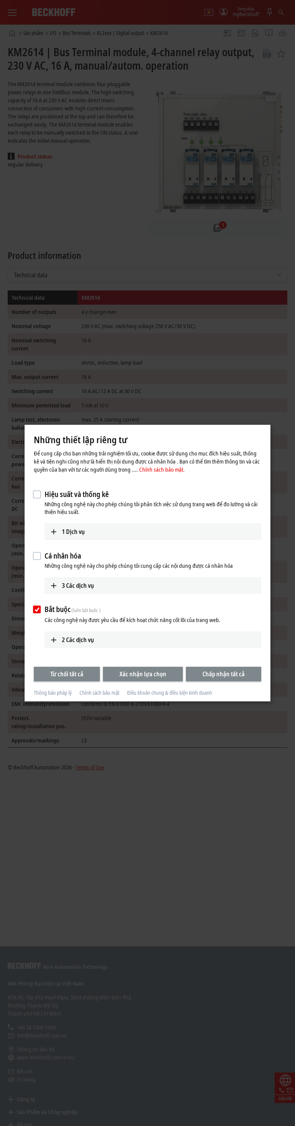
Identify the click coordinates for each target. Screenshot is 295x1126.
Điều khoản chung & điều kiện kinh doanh (169, 693)
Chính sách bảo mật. (162, 469)
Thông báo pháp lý (53, 693)
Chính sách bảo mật (99, 693)
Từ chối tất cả (66, 674)
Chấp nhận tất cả (223, 674)
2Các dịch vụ (78, 640)
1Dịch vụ (73, 531)
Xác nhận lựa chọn (142, 674)
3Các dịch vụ (78, 585)
